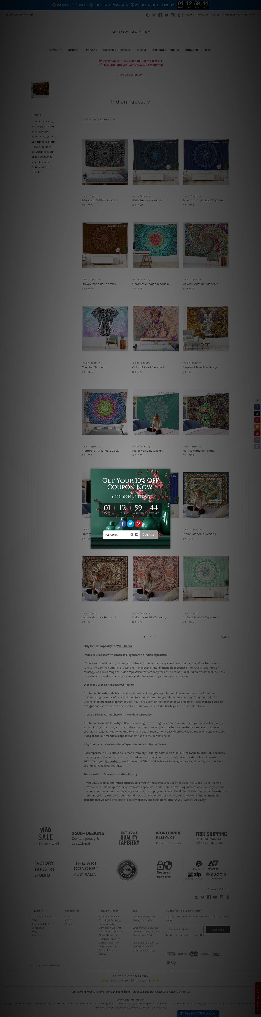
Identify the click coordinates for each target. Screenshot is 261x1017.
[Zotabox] (168, 545)
